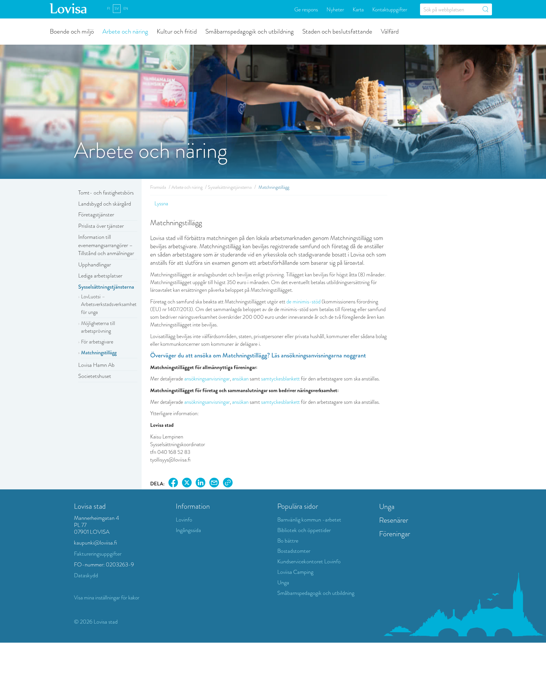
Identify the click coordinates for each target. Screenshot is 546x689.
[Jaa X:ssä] (187, 483)
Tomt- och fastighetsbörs (106, 193)
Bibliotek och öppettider (304, 530)
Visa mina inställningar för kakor (106, 597)
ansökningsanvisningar (207, 378)
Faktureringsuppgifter (97, 554)
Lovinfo (184, 520)
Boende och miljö (72, 31)
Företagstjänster (96, 214)
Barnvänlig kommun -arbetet (309, 520)
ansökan (240, 378)
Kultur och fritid (177, 31)
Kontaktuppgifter (389, 9)
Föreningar (394, 533)
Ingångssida (188, 530)
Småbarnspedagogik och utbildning (249, 31)
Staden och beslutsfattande (337, 31)
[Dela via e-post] (214, 483)
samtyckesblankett (280, 378)
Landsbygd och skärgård (104, 204)
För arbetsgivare (97, 341)
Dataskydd (86, 575)
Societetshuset (94, 376)
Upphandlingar (94, 264)
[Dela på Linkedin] (200, 483)
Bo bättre (287, 541)
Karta (358, 9)
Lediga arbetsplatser (100, 276)
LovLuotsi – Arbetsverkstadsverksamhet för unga (108, 304)
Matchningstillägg (99, 352)
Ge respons (306, 9)
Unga (283, 582)
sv (117, 8)
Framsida (158, 187)
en (125, 8)
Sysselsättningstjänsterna (106, 287)
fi (108, 8)
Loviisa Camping (295, 572)
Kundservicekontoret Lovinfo (309, 561)
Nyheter (335, 9)
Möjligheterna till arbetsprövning (98, 327)
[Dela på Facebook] (173, 483)
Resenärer (393, 520)
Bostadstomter (293, 551)
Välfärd (390, 31)
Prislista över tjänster (101, 226)
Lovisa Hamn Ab (96, 365)
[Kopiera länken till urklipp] (228, 483)
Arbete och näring (125, 31)
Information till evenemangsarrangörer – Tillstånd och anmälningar (106, 245)
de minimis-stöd (303, 301)
